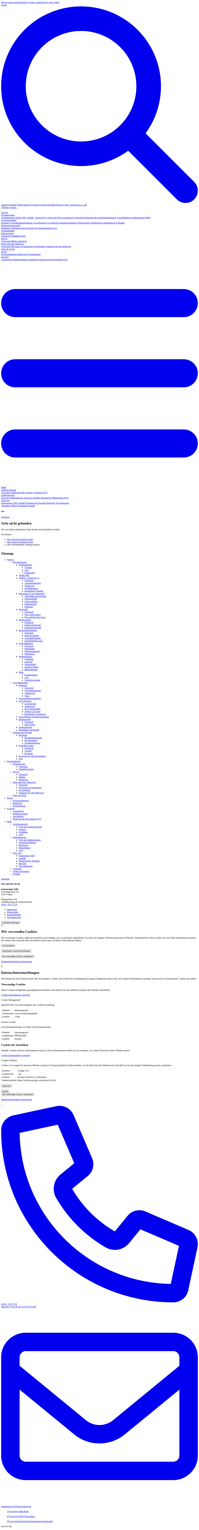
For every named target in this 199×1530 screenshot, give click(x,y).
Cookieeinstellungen (10, 923)
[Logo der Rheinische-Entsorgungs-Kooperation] (30, 1521)
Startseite (5, 517)
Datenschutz (12, 912)
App (55, 228)
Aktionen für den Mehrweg (58, 246)
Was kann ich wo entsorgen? (61, 217)
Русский (35, 205)
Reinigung (47, 498)
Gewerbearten (39, 223)
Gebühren (38, 492)
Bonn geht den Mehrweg (12, 244)
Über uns (5, 500)
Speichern (6, 1086)
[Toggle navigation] (17, 208)
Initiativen (22, 241)
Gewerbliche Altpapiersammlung (61, 223)
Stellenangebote (20, 259)
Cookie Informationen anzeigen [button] (15, 995)
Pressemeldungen (9, 254)
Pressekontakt (34, 254)
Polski (20, 205)
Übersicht (5, 236)
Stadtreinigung (139, 217)
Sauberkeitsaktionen (107, 217)
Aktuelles (5, 506)
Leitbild (21, 503)
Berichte (51, 503)
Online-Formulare (19, 506)
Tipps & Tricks (8, 249)
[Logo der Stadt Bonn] (18, 1511)
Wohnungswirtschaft (10, 225)
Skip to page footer (50, 2)
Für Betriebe (40, 246)
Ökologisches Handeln (36, 503)
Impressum (12, 909)
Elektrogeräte (91, 217)
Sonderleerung (97, 223)
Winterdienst (58, 498)
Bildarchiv (23, 254)
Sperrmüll (80, 217)
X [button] (2, 925)
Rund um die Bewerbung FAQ (53, 259)
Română (51, 205)
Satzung (29, 492)
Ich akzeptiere (8, 946)
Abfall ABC (21, 217)
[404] (8, 207)
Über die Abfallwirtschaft (13, 492)
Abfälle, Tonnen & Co (37, 217)
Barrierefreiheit (14, 915)
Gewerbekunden (8, 220)
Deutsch (5, 205)
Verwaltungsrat (62, 503)
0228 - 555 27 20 (9, 904)
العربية (83, 205)
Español (43, 205)
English (13, 205)
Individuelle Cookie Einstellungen (16, 951)
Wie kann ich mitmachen (22, 246)
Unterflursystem (17, 228)
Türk (66, 205)
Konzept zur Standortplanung (39, 228)
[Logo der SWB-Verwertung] (21, 1516)
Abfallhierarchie (17, 236)
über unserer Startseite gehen (20, 542)
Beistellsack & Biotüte (114, 223)
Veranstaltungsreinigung (21, 223)
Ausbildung (33, 259)
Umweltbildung (124, 217)
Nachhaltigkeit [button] (8, 231)
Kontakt (31, 506)
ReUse (4, 238)
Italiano (27, 205)
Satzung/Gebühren (33, 498)
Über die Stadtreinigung (12, 498)
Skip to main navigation (12, 2)
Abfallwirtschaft (8, 490)
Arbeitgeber (7, 259)
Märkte (14, 241)
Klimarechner (7, 233)
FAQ (45, 492)
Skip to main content (32, 2)
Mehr (148, 217)
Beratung (5, 223)
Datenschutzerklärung (11, 961)
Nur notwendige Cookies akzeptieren (17, 956)
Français (60, 205)
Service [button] (4, 212)
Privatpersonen (8, 215)
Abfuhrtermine (8, 217)
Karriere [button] (5, 257)
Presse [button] (4, 252)
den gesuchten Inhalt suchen (20, 539)
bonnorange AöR (9, 503)
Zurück (5, 1091)
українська (74, 205)
